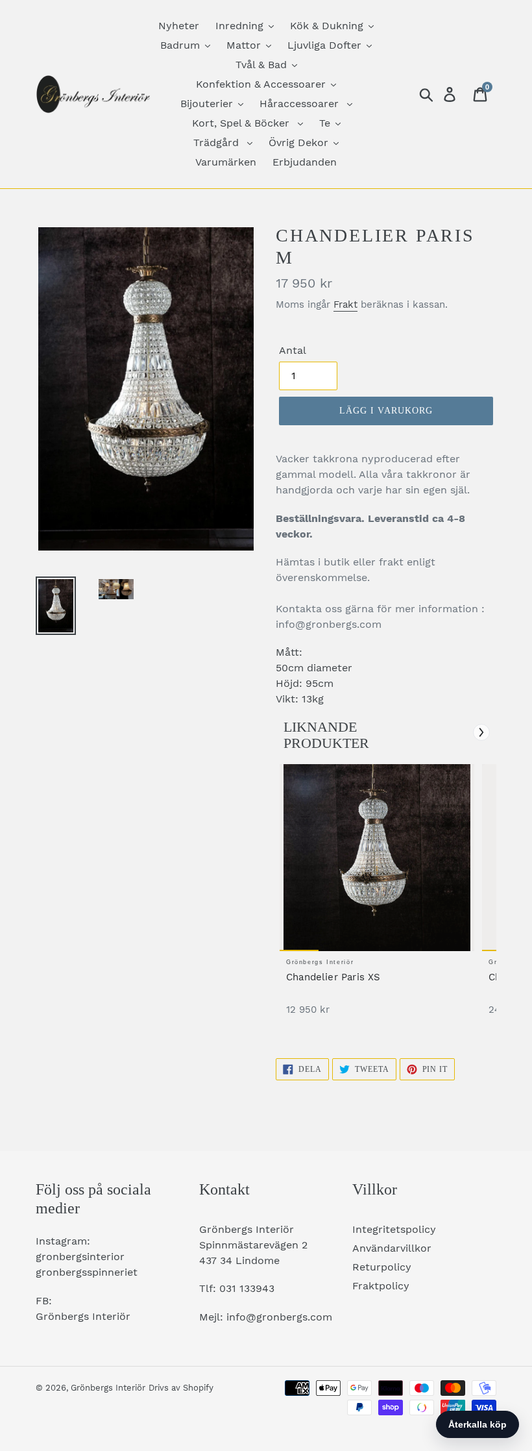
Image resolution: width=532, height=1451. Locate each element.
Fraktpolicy (380, 1286)
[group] (377, 896)
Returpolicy (381, 1267)
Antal (292, 350)
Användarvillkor (391, 1248)
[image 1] (377, 857)
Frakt (345, 304)
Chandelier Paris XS (333, 977)
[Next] (481, 732)
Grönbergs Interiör (108, 1388)
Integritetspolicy (394, 1229)
